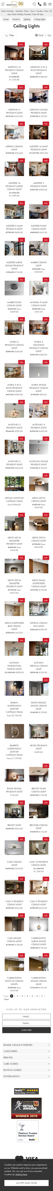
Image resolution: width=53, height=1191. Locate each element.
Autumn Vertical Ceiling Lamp (39, 665)
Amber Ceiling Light (39, 264)
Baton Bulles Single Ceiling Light (39, 705)
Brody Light (14, 825)
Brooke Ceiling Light (39, 826)
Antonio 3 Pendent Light (14, 426)
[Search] (34, 4)
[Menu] (3, 4)
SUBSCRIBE (26, 1030)
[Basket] (50, 4)
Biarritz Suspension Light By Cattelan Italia (14, 750)
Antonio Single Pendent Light (38, 463)
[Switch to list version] (46, 35)
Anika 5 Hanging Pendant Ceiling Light (38, 346)
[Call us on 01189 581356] (39, 4)
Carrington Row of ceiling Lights (14, 981)
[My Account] (44, 4)
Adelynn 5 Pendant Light (14, 111)
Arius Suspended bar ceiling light (14, 626)
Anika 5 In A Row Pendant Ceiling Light (14, 388)
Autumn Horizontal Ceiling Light (14, 665)
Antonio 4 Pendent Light (39, 426)
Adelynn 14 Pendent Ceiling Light (14, 70)
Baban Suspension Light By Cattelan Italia (14, 707)
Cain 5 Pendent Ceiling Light (38, 903)
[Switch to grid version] (36, 35)
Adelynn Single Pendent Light (39, 111)
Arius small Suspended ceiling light (38, 583)
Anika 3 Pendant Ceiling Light (14, 345)
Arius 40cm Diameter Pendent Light (14, 540)
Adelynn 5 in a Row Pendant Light (38, 70)
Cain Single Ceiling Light (14, 939)
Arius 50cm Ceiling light (38, 539)
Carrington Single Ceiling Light (39, 981)
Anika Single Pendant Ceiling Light (38, 388)
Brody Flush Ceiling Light (38, 790)
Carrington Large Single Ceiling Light (38, 941)
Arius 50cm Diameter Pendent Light (14, 583)
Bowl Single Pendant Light (14, 790)
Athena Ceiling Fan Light (38, 624)
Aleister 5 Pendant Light (39, 184)
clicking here (21, 1174)
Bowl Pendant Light (38, 747)
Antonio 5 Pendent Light (14, 463)
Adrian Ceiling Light (14, 148)
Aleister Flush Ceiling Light (38, 227)
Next (6, 999)
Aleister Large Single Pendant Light (14, 265)
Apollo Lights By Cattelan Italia (14, 499)
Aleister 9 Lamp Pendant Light (14, 227)
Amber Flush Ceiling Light (14, 304)
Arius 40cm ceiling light (38, 499)
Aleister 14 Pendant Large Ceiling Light (14, 186)
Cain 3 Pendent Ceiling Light (14, 903)
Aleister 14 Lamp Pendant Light (39, 148)
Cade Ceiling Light (14, 863)
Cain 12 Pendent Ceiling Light (38, 863)
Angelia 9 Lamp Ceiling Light (38, 304)
